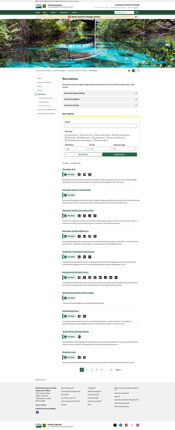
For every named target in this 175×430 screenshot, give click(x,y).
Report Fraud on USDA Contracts (126, 388)
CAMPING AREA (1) (99, 138)
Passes (39, 86)
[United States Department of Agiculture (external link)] (39, 6)
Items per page (119, 145)
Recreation (41, 94)
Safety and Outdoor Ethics (47, 109)
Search (67, 122)
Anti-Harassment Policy (69, 401)
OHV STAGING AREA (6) (103, 135)
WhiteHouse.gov (94, 391)
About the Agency (133, 7)
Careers (64, 404)
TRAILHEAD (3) (71, 138)
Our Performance (67, 398)
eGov (116, 396)
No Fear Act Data (94, 401)
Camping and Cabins (46, 98)
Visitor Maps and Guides (45, 113)
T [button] (133, 71)
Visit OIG (64, 394)
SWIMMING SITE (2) (84, 138)
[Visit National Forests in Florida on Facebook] (37, 412)
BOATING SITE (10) (87, 135)
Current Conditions (44, 82)
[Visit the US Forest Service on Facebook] (120, 425)
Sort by (92, 145)
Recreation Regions (72, 99)
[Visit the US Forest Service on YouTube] (126, 425)
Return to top (40, 379)
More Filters (83, 154)
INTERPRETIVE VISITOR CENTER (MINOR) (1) (79, 140)
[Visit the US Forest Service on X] (115, 425)
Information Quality (121, 406)
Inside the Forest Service (118, 7)
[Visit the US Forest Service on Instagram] (137, 425)
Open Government (121, 403)
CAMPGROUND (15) (72, 135)
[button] (129, 70)
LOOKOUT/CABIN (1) (102, 140)
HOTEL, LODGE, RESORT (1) (117, 138)
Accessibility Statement (70, 391)
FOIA (89, 404)
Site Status (69, 145)
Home (38, 12)
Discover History (44, 106)
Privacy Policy (93, 394)
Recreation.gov (66, 388)
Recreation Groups (71, 105)
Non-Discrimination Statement (125, 400)
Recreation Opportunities (74, 93)
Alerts (39, 78)
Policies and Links (120, 393)
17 (111, 370)
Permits (40, 90)
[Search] (136, 12)
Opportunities (44, 102)
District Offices (41, 405)
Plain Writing (92, 398)
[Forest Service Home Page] (44, 6)
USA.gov (91, 388)
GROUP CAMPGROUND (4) (122, 135)
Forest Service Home (101, 7)
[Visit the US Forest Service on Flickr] (132, 425)
